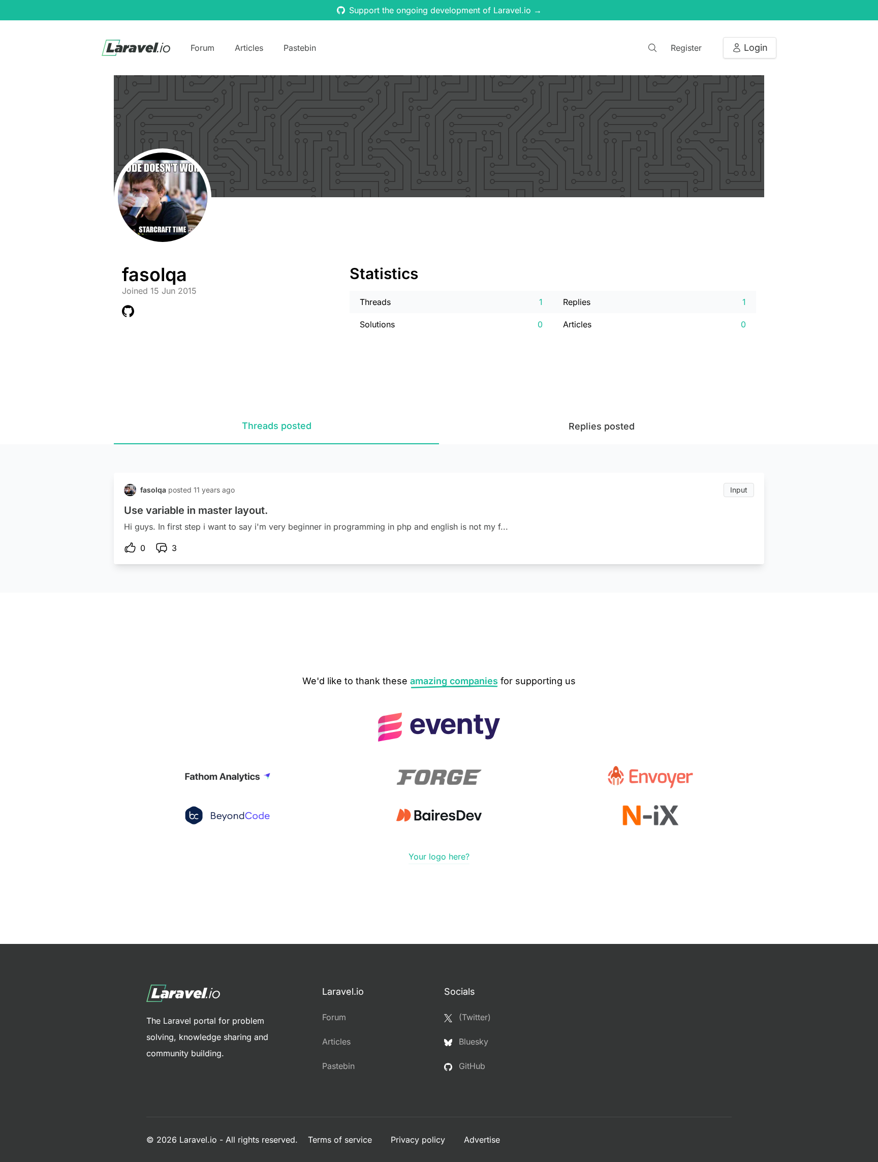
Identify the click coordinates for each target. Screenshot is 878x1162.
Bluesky (472, 1041)
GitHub (470, 1066)
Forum (202, 48)
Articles (249, 48)
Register (686, 48)
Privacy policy (419, 1140)
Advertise (482, 1140)
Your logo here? (439, 856)
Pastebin (300, 48)
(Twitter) (473, 1017)
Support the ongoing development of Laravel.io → (445, 10)
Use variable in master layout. (196, 510)
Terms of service (341, 1140)
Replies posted (602, 426)
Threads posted (276, 425)
